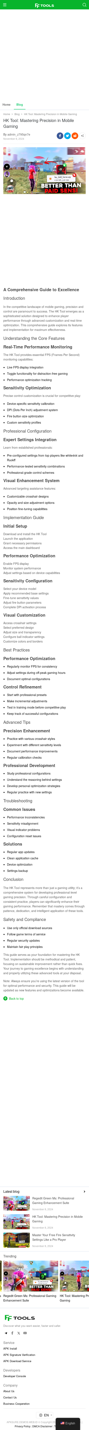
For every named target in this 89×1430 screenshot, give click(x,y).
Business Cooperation (16, 1404)
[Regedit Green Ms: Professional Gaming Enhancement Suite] (16, 1203)
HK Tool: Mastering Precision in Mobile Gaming (57, 1218)
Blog (19, 104)
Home (6, 104)
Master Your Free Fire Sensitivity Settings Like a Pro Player (53, 1237)
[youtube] (25, 1333)
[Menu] (4, 4)
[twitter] (18, 1333)
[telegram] (5, 1333)
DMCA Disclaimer (42, 1426)
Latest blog (11, 1191)
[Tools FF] (44, 5)
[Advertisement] (44, 54)
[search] (84, 4)
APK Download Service (17, 1361)
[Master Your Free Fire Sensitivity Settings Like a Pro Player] (16, 1240)
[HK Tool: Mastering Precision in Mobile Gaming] (16, 1221)
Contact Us (10, 1397)
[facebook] (12, 1333)
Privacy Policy (22, 1426)
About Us (8, 1391)
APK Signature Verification (19, 1355)
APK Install (10, 1348)
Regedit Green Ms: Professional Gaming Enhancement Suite (53, 1200)
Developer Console (14, 1376)
